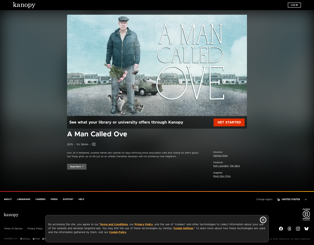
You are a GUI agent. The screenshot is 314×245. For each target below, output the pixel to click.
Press (54, 199)
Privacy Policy (144, 224)
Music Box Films (222, 176)
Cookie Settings (183, 228)
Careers (40, 199)
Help (81, 199)
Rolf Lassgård (220, 166)
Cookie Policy (117, 232)
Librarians (23, 199)
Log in (294, 5)
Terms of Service (13, 229)
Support (68, 199)
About (8, 199)
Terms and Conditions (114, 224)
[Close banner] (263, 219)
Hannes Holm (220, 156)
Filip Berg (235, 166)
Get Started (229, 122)
